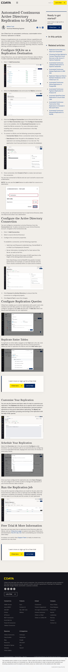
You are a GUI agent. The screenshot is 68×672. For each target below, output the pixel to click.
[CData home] (7, 2)
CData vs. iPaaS (39, 615)
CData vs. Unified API (40, 617)
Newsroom (53, 610)
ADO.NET (6, 610)
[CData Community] (14, 589)
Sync (20, 604)
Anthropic (22, 635)
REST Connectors (8, 617)
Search (50, 2)
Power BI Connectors (9, 623)
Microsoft (22, 642)
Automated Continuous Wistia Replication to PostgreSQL (56, 84)
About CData (53, 604)
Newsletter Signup (9, 645)
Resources (7, 642)
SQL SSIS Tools (23, 610)
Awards (52, 612)
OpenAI (21, 648)
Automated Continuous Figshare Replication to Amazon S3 (56, 91)
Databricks (22, 637)
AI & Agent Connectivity (41, 610)
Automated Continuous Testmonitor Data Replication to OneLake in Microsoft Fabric (57, 105)
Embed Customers (40, 612)
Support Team (22, 537)
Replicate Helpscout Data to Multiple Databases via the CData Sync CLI (57, 77)
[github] (11, 589)
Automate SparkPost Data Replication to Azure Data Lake (57, 97)
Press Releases (54, 607)
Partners (52, 617)
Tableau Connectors (9, 625)
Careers (52, 620)
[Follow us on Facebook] (37, 27)
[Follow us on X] (40, 27)
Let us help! (29, 386)
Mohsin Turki (10, 26)
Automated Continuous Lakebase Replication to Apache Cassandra (56, 64)
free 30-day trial (16, 533)
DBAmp (21, 612)
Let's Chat (58, 3)
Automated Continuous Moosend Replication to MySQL (56, 112)
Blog (5, 640)
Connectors (38, 604)
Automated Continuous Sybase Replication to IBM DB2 (57, 71)
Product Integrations (40, 607)
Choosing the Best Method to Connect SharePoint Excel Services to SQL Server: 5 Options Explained (58, 57)
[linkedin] (5, 589)
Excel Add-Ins (8, 620)
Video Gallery (8, 650)
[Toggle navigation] (16, 2)
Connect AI (22, 607)
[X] (8, 589)
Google (21, 640)
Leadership (53, 615)
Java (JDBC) (7, 607)
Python (6, 612)
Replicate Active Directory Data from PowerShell (57, 50)
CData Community (9, 635)
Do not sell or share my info (58, 667)
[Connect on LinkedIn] (43, 27)
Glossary (6, 648)
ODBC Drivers (8, 604)
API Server (7, 615)
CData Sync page (16, 531)
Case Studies (7, 637)
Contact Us (53, 623)
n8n (20, 645)
